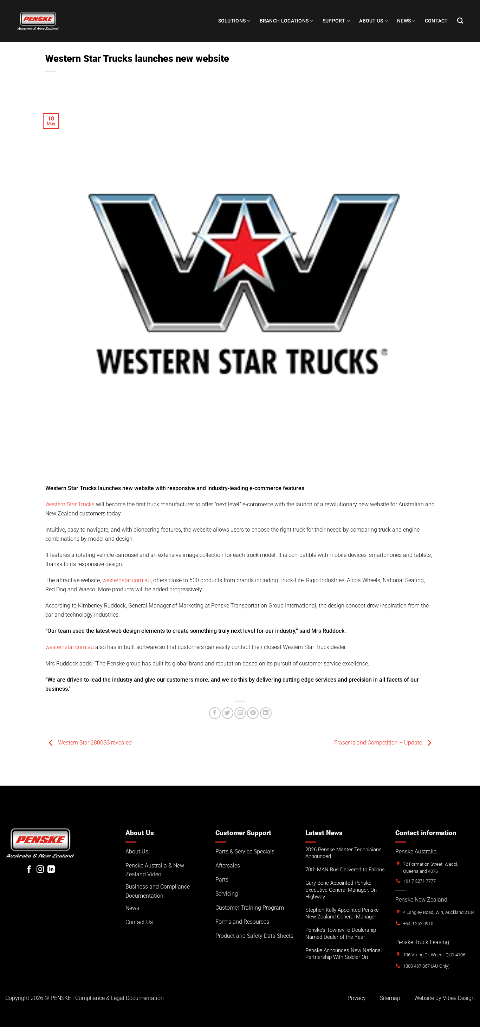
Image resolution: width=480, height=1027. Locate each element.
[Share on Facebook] (215, 713)
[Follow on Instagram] (40, 870)
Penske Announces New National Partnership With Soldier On (343, 953)
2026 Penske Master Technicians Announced (343, 852)
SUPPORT (334, 21)
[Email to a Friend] (240, 713)
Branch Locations (284, 21)
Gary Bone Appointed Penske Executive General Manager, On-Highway (341, 889)
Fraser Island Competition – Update (378, 742)
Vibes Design (459, 998)
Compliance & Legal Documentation (119, 998)
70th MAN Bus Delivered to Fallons (345, 869)
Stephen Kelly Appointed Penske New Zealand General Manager (342, 913)
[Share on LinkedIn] (266, 713)
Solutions (232, 21)
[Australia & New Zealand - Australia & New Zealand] (38, 21)
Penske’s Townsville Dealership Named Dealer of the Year (340, 933)
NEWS (404, 21)
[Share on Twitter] (227, 713)
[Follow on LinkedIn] (51, 870)
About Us (371, 21)
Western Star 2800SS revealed (94, 742)
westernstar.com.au (126, 580)
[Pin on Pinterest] (253, 713)
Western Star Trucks (70, 504)
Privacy (357, 998)
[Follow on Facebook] (29, 870)
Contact (436, 21)
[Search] (460, 21)
